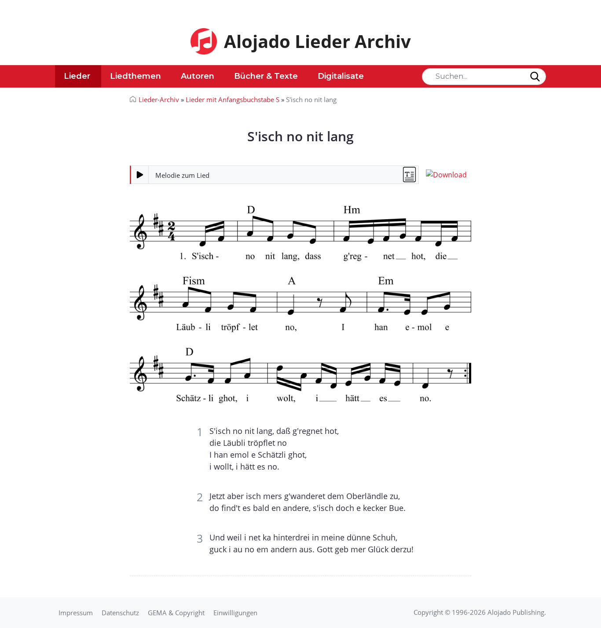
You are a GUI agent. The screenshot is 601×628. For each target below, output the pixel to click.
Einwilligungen (235, 612)
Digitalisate (341, 76)
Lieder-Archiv (159, 99)
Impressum (76, 612)
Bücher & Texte (266, 76)
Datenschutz (120, 612)
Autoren (197, 76)
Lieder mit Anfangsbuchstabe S (232, 99)
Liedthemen (135, 76)
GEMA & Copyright (176, 612)
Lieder (77, 76)
